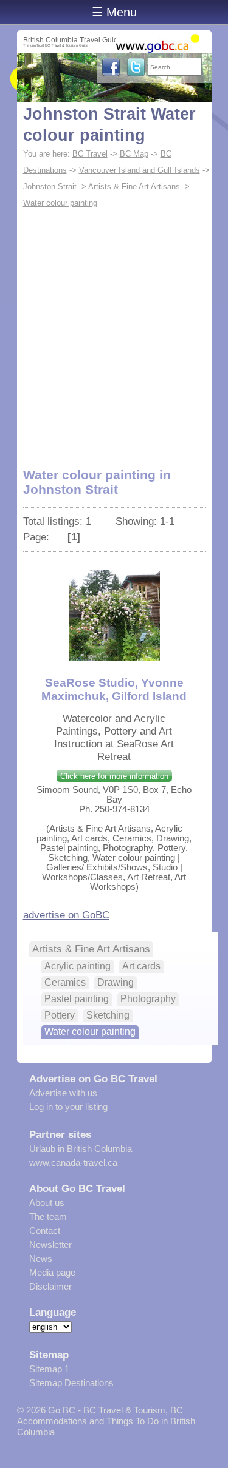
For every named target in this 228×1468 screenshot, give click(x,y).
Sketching (108, 1015)
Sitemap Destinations (71, 1383)
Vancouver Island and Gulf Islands (139, 170)
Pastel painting (76, 999)
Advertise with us (63, 1093)
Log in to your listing (68, 1107)
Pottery (59, 1015)
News (40, 1258)
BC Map (134, 153)
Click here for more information (114, 776)
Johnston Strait (50, 186)
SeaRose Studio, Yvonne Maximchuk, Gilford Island (114, 689)
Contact (44, 1230)
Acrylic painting (77, 966)
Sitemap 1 (49, 1369)
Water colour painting (60, 202)
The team (48, 1216)
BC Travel (90, 153)
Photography (148, 999)
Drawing (115, 982)
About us (46, 1202)
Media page (52, 1272)
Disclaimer (50, 1286)
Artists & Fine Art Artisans (134, 186)
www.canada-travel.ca (73, 1162)
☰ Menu (114, 12)
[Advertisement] (114, 331)
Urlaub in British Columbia (80, 1148)
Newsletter (50, 1244)
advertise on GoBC (66, 915)
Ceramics (65, 982)
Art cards (141, 966)
